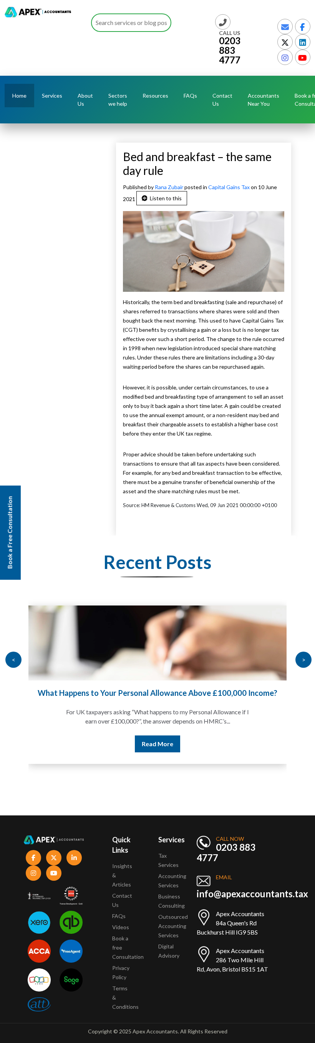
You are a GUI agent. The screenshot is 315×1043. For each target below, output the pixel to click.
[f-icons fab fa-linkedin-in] (74, 857)
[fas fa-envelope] (285, 26)
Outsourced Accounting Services (173, 925)
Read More (157, 743)
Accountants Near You (263, 99)
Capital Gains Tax (229, 187)
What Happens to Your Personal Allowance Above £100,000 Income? (157, 692)
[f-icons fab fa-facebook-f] (33, 857)
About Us (85, 99)
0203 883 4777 (229, 50)
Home (19, 95)
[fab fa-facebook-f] (302, 26)
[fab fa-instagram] (285, 57)
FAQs (190, 95)
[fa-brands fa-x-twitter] (285, 42)
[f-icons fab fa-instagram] (33, 873)
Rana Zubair (169, 187)
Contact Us (222, 99)
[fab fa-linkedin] (302, 42)
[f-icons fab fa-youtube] (53, 873)
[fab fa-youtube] (302, 57)
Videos (120, 927)
